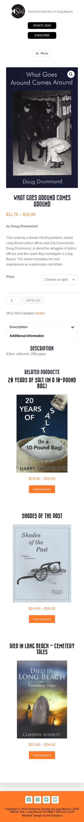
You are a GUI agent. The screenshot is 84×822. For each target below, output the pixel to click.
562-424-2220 (65, 811)
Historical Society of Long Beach (50, 12)
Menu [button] (44, 53)
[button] (71, 74)
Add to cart (33, 300)
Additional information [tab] (27, 336)
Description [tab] (19, 327)
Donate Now (42, 25)
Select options (42, 489)
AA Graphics (54, 815)
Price (10, 276)
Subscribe (42, 35)
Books (40, 313)
